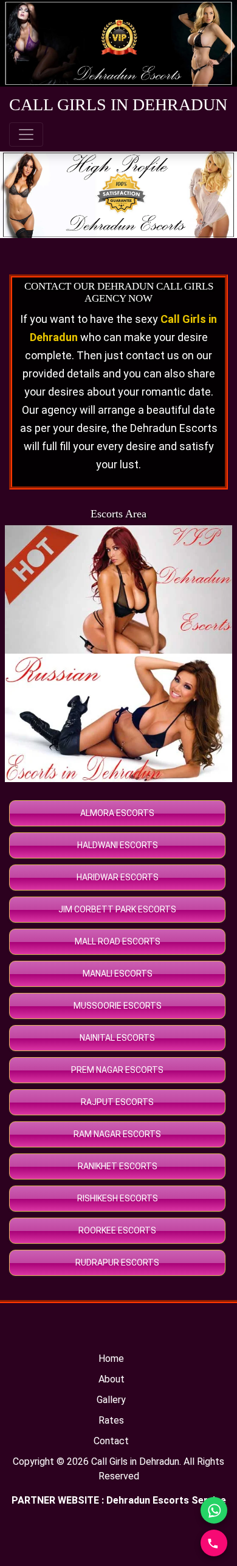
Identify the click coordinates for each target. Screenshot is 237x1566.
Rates (111, 1420)
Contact (111, 1441)
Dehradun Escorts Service (166, 1500)
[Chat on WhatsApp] (214, 1510)
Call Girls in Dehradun (135, 1461)
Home (111, 1358)
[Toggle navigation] (26, 134)
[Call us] (214, 1543)
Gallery (111, 1399)
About (111, 1379)
